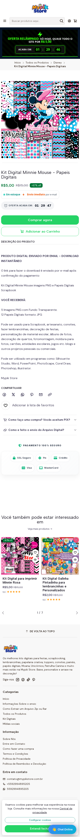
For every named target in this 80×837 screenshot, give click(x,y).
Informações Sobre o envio (19, 703)
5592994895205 (18, 789)
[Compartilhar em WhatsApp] (22, 394)
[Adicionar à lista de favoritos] (35, 552)
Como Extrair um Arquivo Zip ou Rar (25, 708)
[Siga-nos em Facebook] (23, 679)
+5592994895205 (18, 784)
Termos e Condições (15, 753)
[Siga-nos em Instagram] (17, 679)
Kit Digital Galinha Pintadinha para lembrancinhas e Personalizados (55, 584)
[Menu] (4, 21)
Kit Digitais (9, 718)
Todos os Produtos (37, 62)
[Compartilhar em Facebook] (4, 394)
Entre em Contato (14, 743)
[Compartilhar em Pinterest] (31, 394)
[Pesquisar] (61, 21)
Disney (58, 62)
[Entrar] (69, 21)
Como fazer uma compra (18, 748)
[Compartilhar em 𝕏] (13, 394)
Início (18, 62)
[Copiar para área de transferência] (50, 394)
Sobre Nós (9, 739)
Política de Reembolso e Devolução (24, 763)
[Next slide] (76, 613)
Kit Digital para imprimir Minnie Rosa (20, 580)
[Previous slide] (4, 613)
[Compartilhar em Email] (41, 394)
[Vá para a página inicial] (40, 8)
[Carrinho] (75, 21)
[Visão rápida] (35, 560)
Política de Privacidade (17, 758)
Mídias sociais (11, 723)
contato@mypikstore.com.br (25, 779)
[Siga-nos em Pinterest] (33, 679)
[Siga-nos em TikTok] (28, 679)
